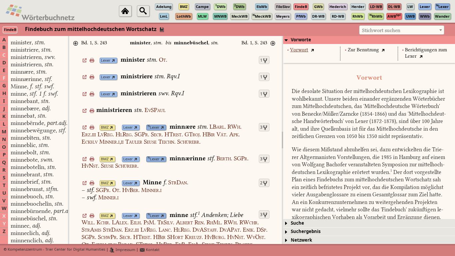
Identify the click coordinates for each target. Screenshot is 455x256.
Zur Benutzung (363, 50)
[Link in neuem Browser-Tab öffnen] (113, 60)
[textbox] (401, 30)
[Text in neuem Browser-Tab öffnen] (312, 50)
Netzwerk (301, 240)
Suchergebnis (305, 231)
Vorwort (299, 50)
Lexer (106, 60)
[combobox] (401, 30)
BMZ (105, 127)
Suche (297, 223)
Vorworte (301, 40)
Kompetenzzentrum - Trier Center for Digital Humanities (56, 249)
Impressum (125, 249)
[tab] (369, 40)
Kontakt (152, 249)
